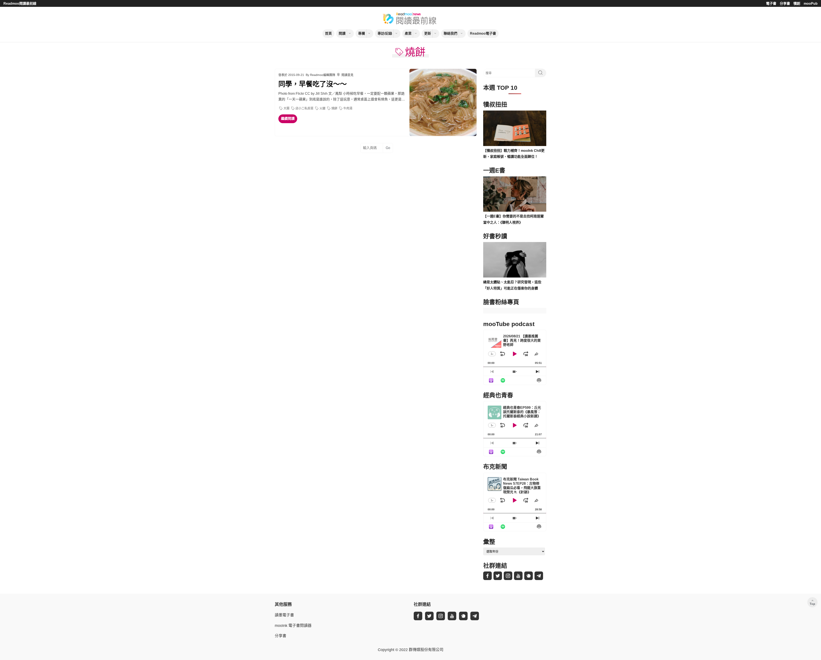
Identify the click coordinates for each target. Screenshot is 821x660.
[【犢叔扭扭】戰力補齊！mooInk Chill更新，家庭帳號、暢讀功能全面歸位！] (514, 128)
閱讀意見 (347, 75)
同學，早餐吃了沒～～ (312, 84)
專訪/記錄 (385, 33)
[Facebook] (487, 575)
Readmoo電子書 (483, 33)
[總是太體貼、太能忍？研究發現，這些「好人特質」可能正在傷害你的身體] (514, 260)
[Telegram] (539, 575)
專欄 (361, 33)
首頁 (328, 33)
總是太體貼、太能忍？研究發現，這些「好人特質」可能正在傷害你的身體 (512, 285)
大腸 (286, 108)
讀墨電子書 (284, 615)
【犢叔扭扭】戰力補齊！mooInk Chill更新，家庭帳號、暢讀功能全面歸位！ (514, 154)
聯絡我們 (450, 33)
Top (812, 603)
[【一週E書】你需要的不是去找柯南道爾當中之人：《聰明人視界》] (514, 194)
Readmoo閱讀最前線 (19, 3)
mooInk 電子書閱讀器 (293, 625)
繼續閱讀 (288, 118)
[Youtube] (518, 575)
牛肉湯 (347, 108)
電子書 (771, 3)
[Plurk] (528, 575)
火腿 (322, 108)
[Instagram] (508, 575)
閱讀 (342, 33)
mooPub (811, 3)
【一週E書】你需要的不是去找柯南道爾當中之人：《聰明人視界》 (513, 219)
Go (388, 148)
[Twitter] (497, 575)
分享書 (785, 3)
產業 (408, 33)
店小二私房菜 (304, 108)
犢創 (796, 3)
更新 (427, 33)
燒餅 (334, 108)
